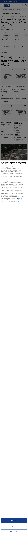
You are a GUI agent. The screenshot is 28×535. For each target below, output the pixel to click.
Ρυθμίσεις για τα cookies (14, 526)
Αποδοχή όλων (14, 520)
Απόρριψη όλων (13, 531)
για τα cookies (19, 201)
